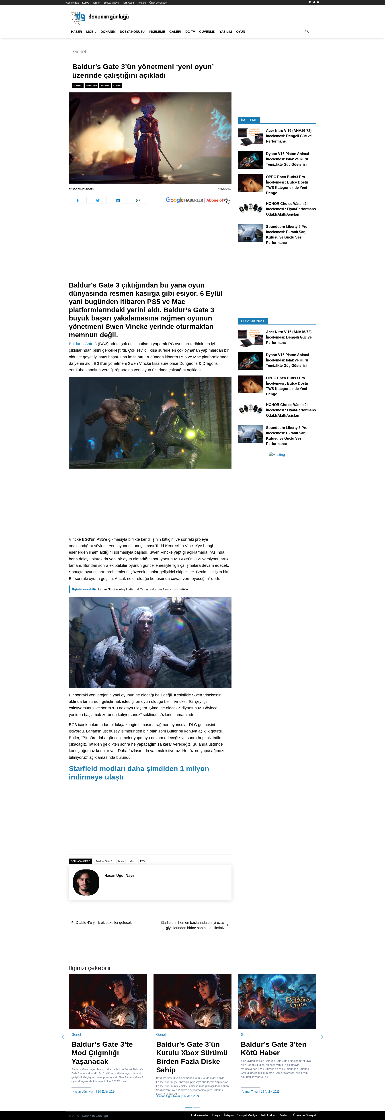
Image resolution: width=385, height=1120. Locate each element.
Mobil (91, 31)
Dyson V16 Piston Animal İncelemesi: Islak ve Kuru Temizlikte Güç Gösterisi (287, 159)
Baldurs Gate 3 (104, 861)
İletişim (96, 2)
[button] (63, 1035)
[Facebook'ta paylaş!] (77, 200)
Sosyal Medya (111, 2)
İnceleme (157, 31)
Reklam (141, 2)
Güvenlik (207, 31)
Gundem (91, 85)
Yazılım (225, 31)
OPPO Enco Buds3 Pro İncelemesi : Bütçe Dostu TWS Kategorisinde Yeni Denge (287, 185)
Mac (132, 861)
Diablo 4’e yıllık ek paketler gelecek (104, 922)
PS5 (142, 861)
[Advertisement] (45, 80)
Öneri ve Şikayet (158, 2)
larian (121, 861)
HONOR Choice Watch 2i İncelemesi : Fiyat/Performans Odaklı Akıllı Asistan (291, 209)
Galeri (175, 31)
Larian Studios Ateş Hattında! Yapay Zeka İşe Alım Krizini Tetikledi (131, 589)
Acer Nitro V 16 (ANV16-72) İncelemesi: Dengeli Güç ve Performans (289, 136)
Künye (85, 2)
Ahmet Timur (165, 1091)
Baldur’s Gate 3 (83, 344)
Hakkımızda (72, 2)
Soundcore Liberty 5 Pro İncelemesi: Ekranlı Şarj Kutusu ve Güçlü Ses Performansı (286, 235)
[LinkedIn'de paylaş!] (118, 200)
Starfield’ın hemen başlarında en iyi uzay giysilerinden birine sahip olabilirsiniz (192, 925)
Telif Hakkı (128, 2)
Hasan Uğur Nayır (81, 188)
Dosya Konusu (132, 31)
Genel (79, 51)
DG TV (190, 31)
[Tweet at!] (97, 200)
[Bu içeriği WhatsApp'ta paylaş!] (138, 200)
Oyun (240, 31)
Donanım (108, 31)
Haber (76, 31)
